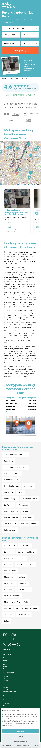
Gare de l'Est (25, 546)
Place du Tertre (10, 571)
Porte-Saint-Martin (30, 499)
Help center (6, 680)
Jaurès (20, 492)
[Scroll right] (39, 211)
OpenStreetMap (28, 184)
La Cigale (7, 564)
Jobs (4, 683)
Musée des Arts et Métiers (14, 577)
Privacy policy (7, 694)
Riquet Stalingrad (10, 499)
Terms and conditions (9, 691)
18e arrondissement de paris (15, 467)
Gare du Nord (9, 546)
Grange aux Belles (11, 480)
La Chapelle (8, 505)
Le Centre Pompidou (12, 596)
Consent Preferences (9, 696)
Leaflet (20, 184)
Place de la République (25, 564)
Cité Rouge (8, 492)
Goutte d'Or (28, 486)
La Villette (8, 589)
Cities (11, 78)
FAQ (4, 705)
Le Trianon (8, 552)
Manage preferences (20, 741)
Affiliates (5, 689)
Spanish (5, 662)
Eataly (6, 621)
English (5, 660)
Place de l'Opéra (23, 589)
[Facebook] (4, 644)
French (5, 664)
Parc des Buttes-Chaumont (14, 558)
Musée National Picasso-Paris (16, 602)
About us (5, 676)
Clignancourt (23, 505)
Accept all (20, 731)
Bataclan (23, 583)
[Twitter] (9, 644)
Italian (5, 666)
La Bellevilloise (24, 615)
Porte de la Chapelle (29, 524)
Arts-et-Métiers (10, 524)
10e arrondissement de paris (15, 455)
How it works (7, 703)
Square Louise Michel (26, 552)
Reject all (21, 736)
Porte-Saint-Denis (11, 511)
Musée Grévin (9, 583)
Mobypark (5, 78)
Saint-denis (8, 461)
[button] (20, 163)
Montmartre (27, 517)
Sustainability (7, 687)
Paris (16, 78)
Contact (36, 745)
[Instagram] (18, 644)
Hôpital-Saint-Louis (11, 486)
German (5, 658)
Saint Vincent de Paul (12, 473)
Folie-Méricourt (10, 530)
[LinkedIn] (14, 644)
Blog (4, 678)
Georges (7, 608)
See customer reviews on (20, 95)
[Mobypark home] (8, 5)
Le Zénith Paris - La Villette (26, 608)
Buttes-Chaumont (11, 517)
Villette (25, 511)
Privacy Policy (6, 745)
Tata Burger (8, 615)
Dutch (5, 669)
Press (5, 685)
